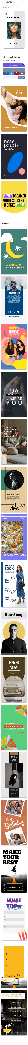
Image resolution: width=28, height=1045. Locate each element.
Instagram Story (5, 7)
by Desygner (6, 60)
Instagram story (14, 60)
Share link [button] (21, 77)
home (2, 6)
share (14, 70)
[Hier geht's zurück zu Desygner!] (10, 3)
